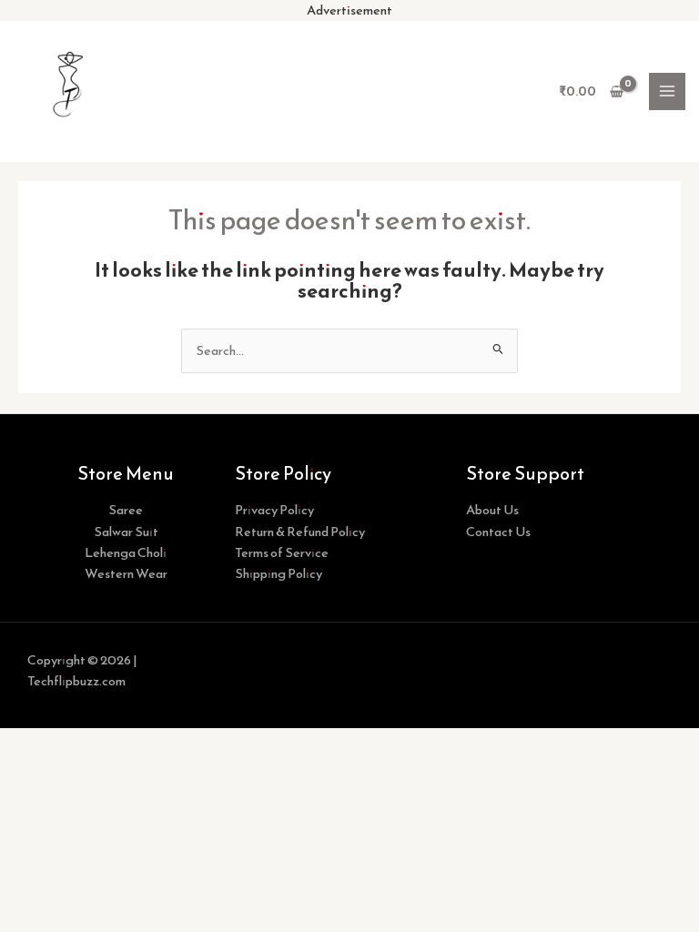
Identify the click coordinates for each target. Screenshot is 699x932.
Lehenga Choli (126, 552)
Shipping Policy (278, 573)
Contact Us (498, 532)
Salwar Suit (126, 532)
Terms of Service (282, 552)
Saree (125, 510)
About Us (492, 510)
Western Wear (126, 573)
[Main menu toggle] (667, 91)
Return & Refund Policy (300, 532)
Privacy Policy (274, 510)
